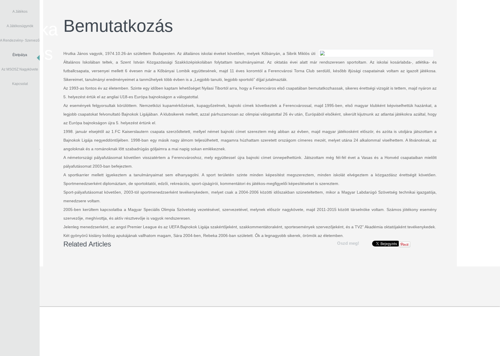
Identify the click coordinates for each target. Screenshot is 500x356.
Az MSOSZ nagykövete (19, 69)
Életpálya (19, 55)
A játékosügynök (20, 26)
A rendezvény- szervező (20, 40)
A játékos (19, 12)
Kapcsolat (20, 84)
